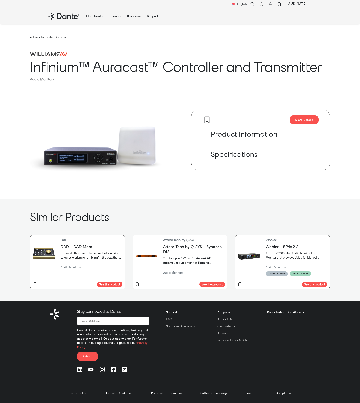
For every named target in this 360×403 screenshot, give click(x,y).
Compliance (284, 393)
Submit (87, 356)
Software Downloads (180, 326)
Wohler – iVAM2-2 (282, 246)
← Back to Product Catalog (49, 37)
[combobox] (239, 4)
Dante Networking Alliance (285, 312)
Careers (222, 333)
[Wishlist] (279, 4)
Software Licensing (213, 393)
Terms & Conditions (119, 393)
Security (251, 393)
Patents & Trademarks (166, 393)
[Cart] (261, 4)
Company (223, 312)
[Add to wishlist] (207, 119)
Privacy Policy (77, 393)
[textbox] (239, 4)
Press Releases (227, 326)
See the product (109, 284)
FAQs (169, 319)
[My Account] (270, 4)
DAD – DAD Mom (76, 246)
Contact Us (224, 319)
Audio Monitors (42, 79)
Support (171, 312)
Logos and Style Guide (232, 340)
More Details (304, 120)
